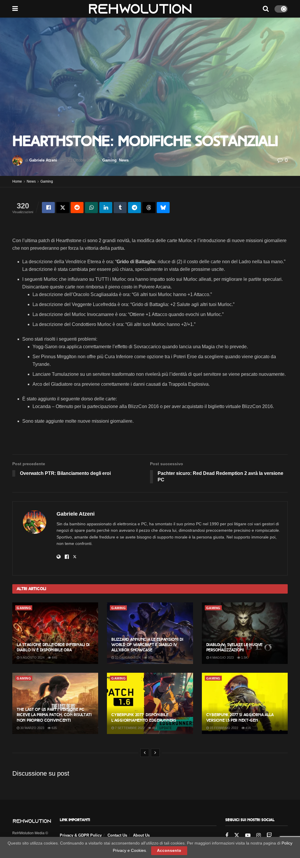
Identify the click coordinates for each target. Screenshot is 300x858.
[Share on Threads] (148, 207)
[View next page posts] (155, 753)
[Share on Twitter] (62, 207)
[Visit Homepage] (140, 9)
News (124, 160)
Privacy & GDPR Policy (81, 835)
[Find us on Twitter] (236, 835)
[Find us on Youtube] (247, 835)
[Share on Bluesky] (163, 207)
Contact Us (117, 835)
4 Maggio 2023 (221, 657)
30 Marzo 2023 (31, 728)
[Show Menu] (15, 9)
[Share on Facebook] (48, 207)
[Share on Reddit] (77, 207)
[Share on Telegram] (134, 207)
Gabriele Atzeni (43, 160)
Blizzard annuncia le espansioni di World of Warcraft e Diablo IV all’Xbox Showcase (147, 645)
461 (154, 728)
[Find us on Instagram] (258, 835)
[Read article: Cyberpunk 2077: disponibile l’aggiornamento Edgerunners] (150, 703)
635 (54, 728)
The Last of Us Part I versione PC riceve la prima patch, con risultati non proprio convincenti (54, 715)
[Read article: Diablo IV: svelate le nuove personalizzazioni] (245, 633)
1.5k (244, 657)
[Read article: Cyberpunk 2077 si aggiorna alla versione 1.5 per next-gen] (245, 703)
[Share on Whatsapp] (91, 207)
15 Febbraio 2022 (223, 728)
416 (248, 728)
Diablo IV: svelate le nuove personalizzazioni (234, 647)
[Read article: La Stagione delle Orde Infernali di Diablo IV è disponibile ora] (55, 633)
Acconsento (169, 850)
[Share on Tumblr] (120, 207)
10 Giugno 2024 (127, 657)
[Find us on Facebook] (226, 835)
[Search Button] (266, 9)
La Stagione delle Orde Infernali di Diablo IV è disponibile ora (53, 647)
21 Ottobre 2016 (81, 160)
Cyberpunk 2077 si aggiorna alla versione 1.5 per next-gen (240, 717)
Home (17, 181)
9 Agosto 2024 (32, 657)
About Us (141, 835)
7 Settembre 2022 (129, 728)
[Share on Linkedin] (105, 207)
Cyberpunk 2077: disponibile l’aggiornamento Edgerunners (143, 717)
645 (54, 657)
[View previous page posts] (144, 753)
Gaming (109, 160)
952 (150, 657)
